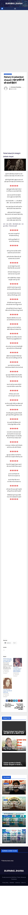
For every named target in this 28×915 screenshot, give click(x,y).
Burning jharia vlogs (8, 860)
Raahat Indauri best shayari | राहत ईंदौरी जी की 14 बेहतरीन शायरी (13, 732)
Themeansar (14, 879)
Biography (6, 783)
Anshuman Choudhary (16, 87)
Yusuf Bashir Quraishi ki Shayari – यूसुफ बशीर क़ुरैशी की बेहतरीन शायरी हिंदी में (18, 706)
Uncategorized (7, 816)
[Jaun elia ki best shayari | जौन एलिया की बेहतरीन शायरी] (7, 683)
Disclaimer (12, 882)
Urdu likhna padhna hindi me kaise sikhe (9, 705)
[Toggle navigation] (15, 9)
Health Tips (6, 832)
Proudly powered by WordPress (9, 877)
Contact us (17, 882)
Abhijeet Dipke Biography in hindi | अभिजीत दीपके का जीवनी (14, 786)
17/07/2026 (8, 806)
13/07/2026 (8, 822)
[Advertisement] (14, 29)
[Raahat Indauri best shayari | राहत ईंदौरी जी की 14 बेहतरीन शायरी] (8, 666)
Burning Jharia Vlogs (9, 851)
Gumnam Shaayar (7, 74)
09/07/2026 (8, 838)
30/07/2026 (8, 789)
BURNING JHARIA (14, 3)
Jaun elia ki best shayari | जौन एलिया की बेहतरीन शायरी (7, 691)
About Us (23, 882)
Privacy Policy (5, 882)
